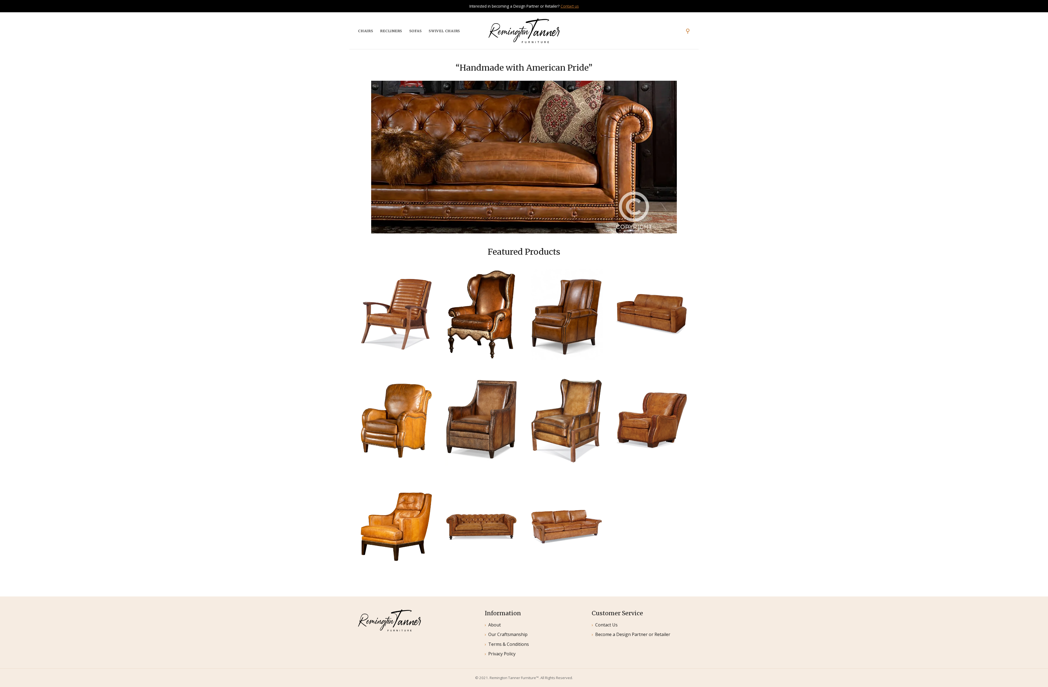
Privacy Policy (502, 654)
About (494, 625)
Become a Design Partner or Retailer (632, 634)
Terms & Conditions (508, 644)
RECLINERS (391, 31)
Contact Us (606, 625)
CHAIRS (365, 31)
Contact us (570, 6)
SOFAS (415, 31)
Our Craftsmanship (508, 634)
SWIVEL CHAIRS (444, 31)
